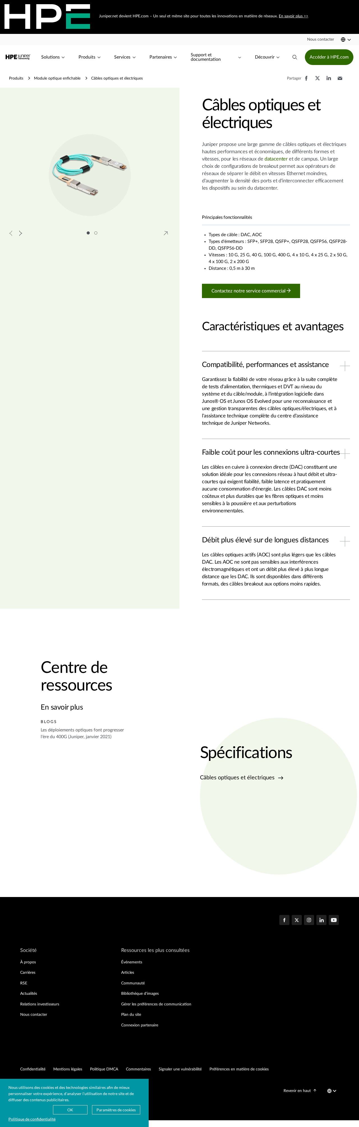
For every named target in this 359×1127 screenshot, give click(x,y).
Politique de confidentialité (32, 1119)
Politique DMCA (104, 1069)
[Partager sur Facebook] (306, 81)
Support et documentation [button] (206, 57)
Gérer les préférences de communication (156, 1004)
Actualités (28, 994)
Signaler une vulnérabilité (180, 1069)
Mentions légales (67, 1069)
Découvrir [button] (265, 57)
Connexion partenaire (139, 1025)
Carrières (27, 973)
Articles (127, 973)
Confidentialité (32, 1069)
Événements (131, 962)
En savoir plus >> (293, 16)
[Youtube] (334, 920)
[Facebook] (284, 920)
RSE (23, 983)
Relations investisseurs (39, 1004)
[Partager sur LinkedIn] (329, 81)
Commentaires (138, 1069)
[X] (297, 920)
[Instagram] (309, 920)
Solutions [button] (50, 57)
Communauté (133, 983)
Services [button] (122, 57)
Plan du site (131, 1015)
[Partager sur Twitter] (317, 81)
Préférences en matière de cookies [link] (239, 1069)
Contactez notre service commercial (249, 291)
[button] (320, 39)
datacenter (275, 159)
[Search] (295, 57)
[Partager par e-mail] (340, 81)
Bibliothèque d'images (140, 994)
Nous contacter (33, 1015)
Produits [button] (87, 57)
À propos (28, 962)
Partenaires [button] (160, 57)
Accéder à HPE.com (329, 57)
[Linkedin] (321, 920)
